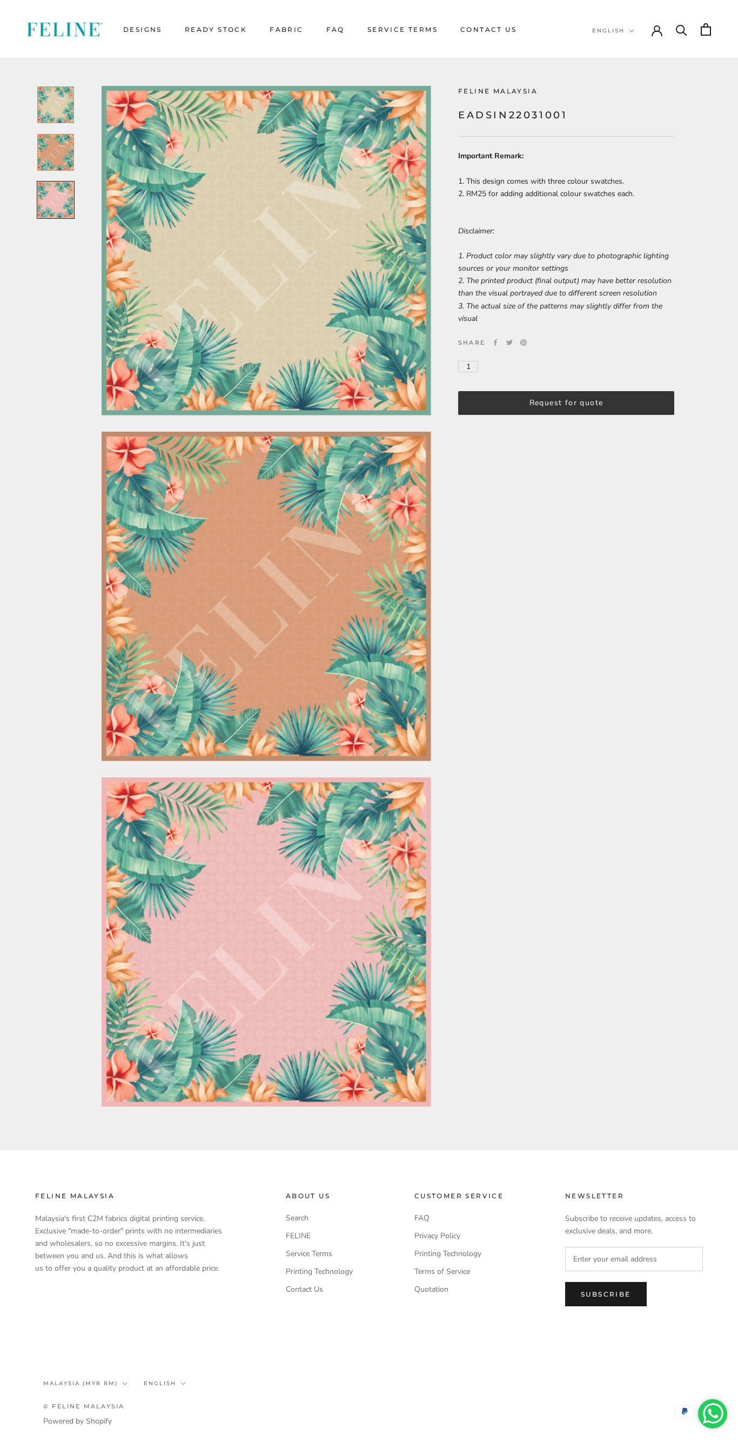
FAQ (335, 29)
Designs (142, 29)
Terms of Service (442, 1271)
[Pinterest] (523, 342)
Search (297, 1218)
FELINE (298, 1236)
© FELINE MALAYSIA (83, 1406)
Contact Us (488, 29)
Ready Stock (216, 29)
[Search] (681, 29)
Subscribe (606, 1294)
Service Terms (402, 29)
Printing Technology (319, 1271)
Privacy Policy (437, 1236)
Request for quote (566, 403)
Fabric (286, 29)
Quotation (431, 1289)
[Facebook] (495, 342)
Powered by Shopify (77, 1421)
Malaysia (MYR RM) (80, 1383)
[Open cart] (706, 29)
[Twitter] (509, 342)
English (608, 30)
